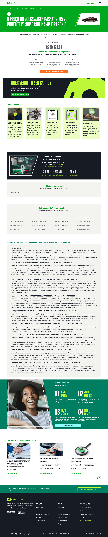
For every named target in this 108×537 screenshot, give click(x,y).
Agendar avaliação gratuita (20, 94)
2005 (22, 9)
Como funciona (90, 3)
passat (18, 9)
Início (8, 9)
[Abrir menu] (100, 3)
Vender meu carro (68, 425)
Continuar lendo (12, 473)
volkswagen (13, 9)
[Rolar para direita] (99, 477)
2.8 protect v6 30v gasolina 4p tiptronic (35, 9)
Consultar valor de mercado (54, 71)
